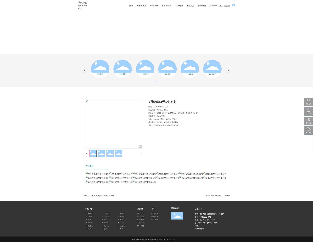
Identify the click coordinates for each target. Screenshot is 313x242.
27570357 (220, 214)
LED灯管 (167, 74)
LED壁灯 (190, 74)
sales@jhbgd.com (210, 223)
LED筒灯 (123, 74)
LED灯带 (145, 74)
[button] (84, 70)
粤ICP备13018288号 (167, 239)
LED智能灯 (212, 74)
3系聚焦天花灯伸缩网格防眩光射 (102, 195)
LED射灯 (100, 74)
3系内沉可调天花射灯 (214, 195)
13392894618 (205, 217)
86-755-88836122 (207, 214)
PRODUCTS (156, 29)
